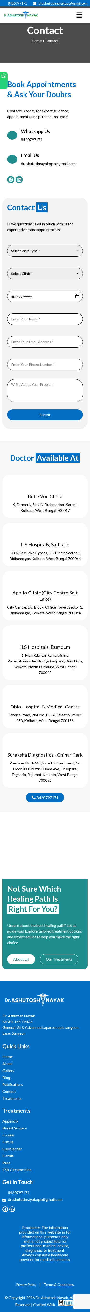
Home (37, 41)
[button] (79, 15)
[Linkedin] (19, 179)
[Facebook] (10, 179)
